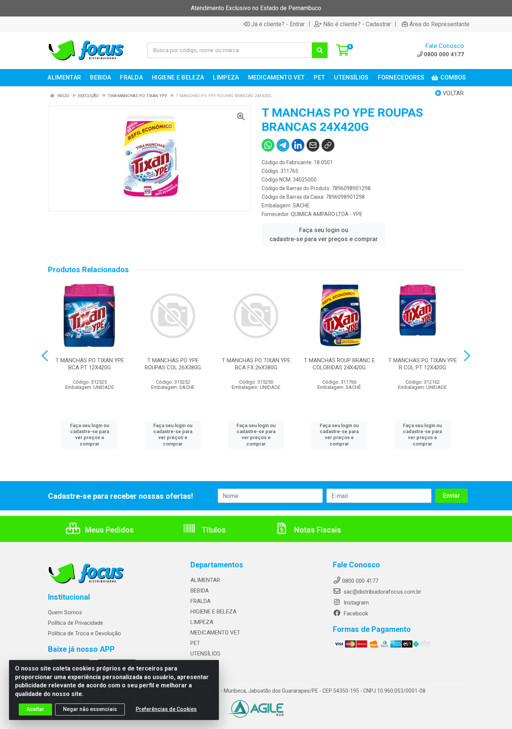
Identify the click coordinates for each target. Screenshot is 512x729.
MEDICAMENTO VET (215, 632)
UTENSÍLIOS (205, 653)
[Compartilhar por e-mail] (313, 145)
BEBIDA (199, 590)
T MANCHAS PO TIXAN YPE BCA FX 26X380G (256, 364)
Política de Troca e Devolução (84, 633)
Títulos (213, 529)
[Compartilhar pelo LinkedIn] (298, 145)
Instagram (355, 602)
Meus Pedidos (108, 529)
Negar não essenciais (90, 709)
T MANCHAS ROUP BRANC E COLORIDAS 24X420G (339, 364)
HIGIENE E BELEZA (213, 611)
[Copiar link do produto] (328, 145)
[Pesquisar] (320, 50)
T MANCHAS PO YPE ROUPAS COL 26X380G (173, 364)
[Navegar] (44, 356)
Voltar (452, 93)
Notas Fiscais (316, 529)
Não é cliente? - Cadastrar (357, 24)
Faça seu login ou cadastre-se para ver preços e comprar (323, 234)
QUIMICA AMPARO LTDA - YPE (326, 214)
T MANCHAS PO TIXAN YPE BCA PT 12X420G (89, 364)
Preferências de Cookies (166, 709)
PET (195, 643)
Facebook (355, 613)
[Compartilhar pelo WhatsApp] (268, 145)
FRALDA (200, 601)
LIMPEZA (201, 622)
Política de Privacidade (75, 623)
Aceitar (35, 709)
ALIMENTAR (205, 580)
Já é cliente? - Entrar (278, 24)
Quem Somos (65, 612)
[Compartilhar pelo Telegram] (283, 145)
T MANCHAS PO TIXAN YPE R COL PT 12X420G (422, 364)
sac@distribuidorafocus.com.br (381, 591)
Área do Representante (439, 24)
